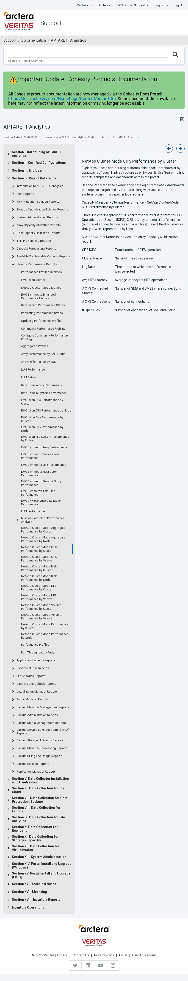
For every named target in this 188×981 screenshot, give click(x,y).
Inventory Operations (28, 907)
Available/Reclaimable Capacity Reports (43, 256)
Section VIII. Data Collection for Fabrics (36, 809)
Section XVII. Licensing (29, 892)
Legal (123, 955)
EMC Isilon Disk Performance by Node (42, 429)
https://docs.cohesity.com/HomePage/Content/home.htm (62, 98)
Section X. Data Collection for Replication (35, 828)
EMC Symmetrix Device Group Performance (41, 456)
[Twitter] (75, 965)
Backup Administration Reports (37, 715)
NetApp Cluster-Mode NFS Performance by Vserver (39, 597)
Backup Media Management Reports (41, 723)
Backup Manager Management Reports (43, 707)
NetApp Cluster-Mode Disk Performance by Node (39, 578)
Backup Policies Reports (33, 764)
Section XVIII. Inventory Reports (36, 899)
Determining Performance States (43, 305)
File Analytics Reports (31, 676)
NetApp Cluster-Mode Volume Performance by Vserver (41, 616)
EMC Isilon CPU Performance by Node (46, 410)
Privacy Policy (104, 955)
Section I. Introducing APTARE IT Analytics (37, 154)
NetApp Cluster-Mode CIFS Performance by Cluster (39, 549)
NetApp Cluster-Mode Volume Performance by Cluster (41, 607)
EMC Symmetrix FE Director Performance (39, 473)
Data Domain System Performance (44, 393)
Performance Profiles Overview (41, 272)
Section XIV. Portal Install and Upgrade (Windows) (41, 865)
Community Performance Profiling (43, 329)
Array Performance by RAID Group (43, 354)
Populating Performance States (42, 313)
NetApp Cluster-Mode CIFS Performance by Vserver (39, 558)
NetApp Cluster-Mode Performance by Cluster (45, 626)
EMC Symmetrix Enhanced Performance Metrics (38, 296)
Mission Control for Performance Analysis (43, 520)
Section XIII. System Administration (39, 857)
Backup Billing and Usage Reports (39, 756)
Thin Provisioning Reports (34, 241)
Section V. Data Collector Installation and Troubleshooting (40, 780)
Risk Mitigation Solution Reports (38, 202)
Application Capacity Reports (36, 660)
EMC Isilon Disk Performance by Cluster (42, 419)
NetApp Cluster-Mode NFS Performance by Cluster (39, 587)
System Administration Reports (37, 217)
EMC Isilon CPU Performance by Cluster (42, 402)
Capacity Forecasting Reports (36, 248)
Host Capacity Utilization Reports (39, 233)
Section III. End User (27, 170)
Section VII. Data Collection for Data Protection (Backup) (40, 799)
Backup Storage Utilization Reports (40, 740)
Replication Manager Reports (36, 772)
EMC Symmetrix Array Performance (44, 447)
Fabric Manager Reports (33, 699)
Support (9, 40)
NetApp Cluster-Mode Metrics (41, 288)
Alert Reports (25, 194)
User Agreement (144, 955)
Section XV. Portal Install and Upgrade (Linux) (41, 875)
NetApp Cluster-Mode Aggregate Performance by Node (43, 539)
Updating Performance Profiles (41, 321)
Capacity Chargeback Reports (36, 684)
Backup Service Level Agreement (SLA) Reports (43, 731)
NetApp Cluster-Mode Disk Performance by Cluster (39, 568)
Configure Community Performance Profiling (44, 337)
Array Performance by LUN (38, 362)
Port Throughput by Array (37, 652)
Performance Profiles (35, 645)
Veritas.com (85, 5)
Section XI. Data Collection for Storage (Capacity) (35, 838)
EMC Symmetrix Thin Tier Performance (38, 493)
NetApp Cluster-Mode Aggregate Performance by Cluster (43, 529)
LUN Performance (33, 369)
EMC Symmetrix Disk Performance (43, 465)
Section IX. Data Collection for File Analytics (38, 819)
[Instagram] (113, 965)
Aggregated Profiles (34, 346)
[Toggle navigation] (178, 23)
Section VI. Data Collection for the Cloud (38, 790)
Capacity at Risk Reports (33, 668)
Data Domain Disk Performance (41, 385)
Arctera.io (105, 5)
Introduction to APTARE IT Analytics (40, 186)
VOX (120, 5)
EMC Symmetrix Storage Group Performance (41, 483)
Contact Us (81, 955)
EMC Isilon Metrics (33, 280)
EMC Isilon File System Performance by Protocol (45, 438)
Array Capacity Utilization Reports (39, 225)
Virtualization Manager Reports (37, 691)
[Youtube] (100, 965)
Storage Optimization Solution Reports (42, 209)
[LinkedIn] (88, 965)
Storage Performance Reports (37, 264)
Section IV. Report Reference (34, 178)
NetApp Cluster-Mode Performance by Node (45, 636)
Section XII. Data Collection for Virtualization (36, 848)
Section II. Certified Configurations (39, 162)
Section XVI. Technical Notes (34, 884)
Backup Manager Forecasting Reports (42, 748)
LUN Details (29, 377)
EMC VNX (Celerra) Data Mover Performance (41, 502)
